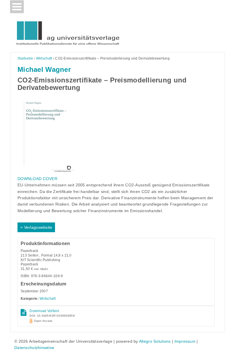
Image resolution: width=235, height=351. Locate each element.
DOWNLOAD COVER (37, 178)
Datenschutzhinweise (34, 347)
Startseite (25, 58)
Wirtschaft (44, 58)
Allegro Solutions (155, 341)
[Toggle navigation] (17, 6)
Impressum (185, 341)
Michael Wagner (44, 69)
